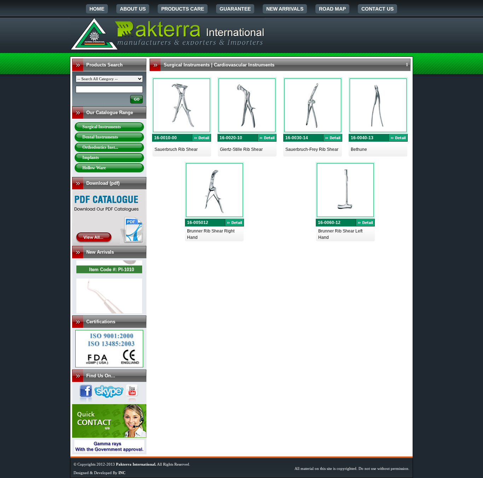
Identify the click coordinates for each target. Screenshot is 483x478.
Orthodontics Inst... (100, 147)
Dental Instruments (100, 137)
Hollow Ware (94, 167)
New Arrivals (284, 9)
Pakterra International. (136, 464)
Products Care (182, 9)
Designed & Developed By (100, 473)
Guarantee (235, 9)
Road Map (332, 9)
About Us (133, 9)
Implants (90, 157)
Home (96, 9)
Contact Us (377, 9)
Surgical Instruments (101, 126)
